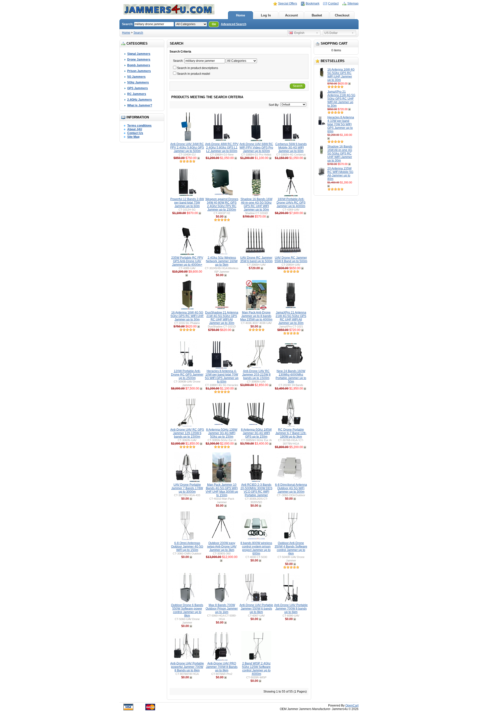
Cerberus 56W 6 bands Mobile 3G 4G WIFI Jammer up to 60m (291, 147)
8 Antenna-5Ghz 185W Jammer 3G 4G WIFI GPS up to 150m (256, 433)
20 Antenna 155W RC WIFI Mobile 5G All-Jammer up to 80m (340, 174)
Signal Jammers (138, 54)
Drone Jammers (138, 59)
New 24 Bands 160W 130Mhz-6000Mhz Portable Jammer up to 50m (291, 376)
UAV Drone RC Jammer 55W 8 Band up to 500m (291, 259)
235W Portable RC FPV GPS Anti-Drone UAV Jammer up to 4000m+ (187, 261)
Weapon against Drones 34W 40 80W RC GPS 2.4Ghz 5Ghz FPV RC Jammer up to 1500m (221, 204)
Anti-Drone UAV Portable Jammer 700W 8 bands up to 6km (291, 608)
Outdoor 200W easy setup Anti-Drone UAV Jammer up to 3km (222, 546)
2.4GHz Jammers (139, 99)
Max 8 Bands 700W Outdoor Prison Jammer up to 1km (222, 608)
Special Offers (287, 3)
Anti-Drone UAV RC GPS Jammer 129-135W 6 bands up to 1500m (187, 433)
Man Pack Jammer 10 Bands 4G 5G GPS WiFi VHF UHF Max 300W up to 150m (222, 490)
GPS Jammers (137, 88)
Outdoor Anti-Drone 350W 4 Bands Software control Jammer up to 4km (291, 548)
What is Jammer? (139, 105)
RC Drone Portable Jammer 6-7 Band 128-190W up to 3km (290, 433)
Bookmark (312, 3)
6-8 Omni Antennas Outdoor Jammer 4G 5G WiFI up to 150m (187, 546)
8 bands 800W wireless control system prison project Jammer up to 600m (256, 548)
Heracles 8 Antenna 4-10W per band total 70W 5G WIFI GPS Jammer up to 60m (340, 124)
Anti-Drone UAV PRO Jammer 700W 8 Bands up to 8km (222, 667)
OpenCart (351, 705)
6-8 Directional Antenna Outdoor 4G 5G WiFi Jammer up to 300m (291, 488)
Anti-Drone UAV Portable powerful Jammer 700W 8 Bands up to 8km (187, 667)
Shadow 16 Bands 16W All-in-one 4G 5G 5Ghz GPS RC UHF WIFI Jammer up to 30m (339, 153)
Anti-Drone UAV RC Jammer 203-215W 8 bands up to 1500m (256, 374)
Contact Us (135, 133)
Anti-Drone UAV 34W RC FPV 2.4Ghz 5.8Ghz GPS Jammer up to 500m (187, 147)
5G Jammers (136, 77)
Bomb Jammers (138, 65)
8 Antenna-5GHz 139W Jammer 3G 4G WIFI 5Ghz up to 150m (221, 433)
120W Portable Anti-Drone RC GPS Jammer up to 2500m (187, 374)
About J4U (134, 129)
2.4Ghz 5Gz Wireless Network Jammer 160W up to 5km (222, 261)
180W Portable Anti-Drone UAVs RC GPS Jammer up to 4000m (291, 202)
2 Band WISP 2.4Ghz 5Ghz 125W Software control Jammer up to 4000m (256, 669)
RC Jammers (136, 94)
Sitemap (352, 3)
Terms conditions (139, 125)
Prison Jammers (139, 71)
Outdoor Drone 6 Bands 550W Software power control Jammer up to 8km (187, 610)
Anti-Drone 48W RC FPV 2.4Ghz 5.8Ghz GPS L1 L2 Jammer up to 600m (222, 147)
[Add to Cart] (350, 83)
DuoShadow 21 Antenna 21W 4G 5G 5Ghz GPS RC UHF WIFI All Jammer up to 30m (221, 318)
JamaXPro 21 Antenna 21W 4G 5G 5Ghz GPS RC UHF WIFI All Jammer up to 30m (341, 98)
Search (138, 32)
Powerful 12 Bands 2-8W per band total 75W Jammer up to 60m (187, 202)
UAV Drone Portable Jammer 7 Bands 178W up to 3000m (187, 488)
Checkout (342, 15)
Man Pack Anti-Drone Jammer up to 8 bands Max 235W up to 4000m (256, 316)
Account (291, 15)
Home (240, 15)
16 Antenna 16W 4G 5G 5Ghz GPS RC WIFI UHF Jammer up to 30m (341, 75)
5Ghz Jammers (138, 82)
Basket (317, 15)
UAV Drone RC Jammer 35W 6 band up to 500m (256, 259)
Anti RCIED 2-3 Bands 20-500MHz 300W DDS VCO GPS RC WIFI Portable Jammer (256, 490)
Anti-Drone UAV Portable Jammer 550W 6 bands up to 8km (256, 608)
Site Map (133, 137)
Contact (333, 3)
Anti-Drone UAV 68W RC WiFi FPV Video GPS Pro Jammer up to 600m (256, 147)
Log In (266, 15)
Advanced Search (233, 24)
